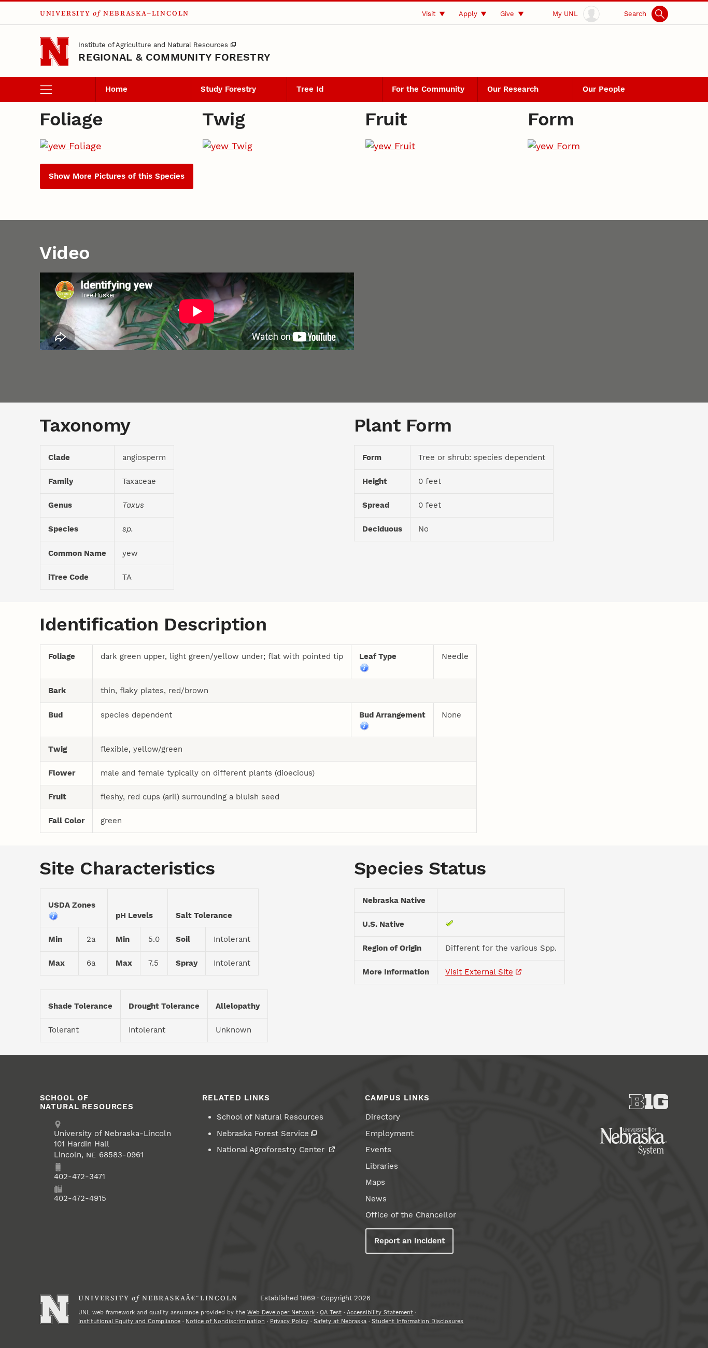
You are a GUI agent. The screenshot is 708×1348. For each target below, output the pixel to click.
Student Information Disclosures (417, 1321)
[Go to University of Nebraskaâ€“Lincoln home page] (54, 1309)
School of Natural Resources (270, 1117)
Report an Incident (409, 1240)
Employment (389, 1133)
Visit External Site (479, 972)
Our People (604, 89)
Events (378, 1149)
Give (507, 13)
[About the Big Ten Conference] (649, 1102)
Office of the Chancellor (410, 1215)
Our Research (513, 89)
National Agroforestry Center (272, 1149)
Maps (375, 1182)
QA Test (331, 1312)
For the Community (428, 89)
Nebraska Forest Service (263, 1133)
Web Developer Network (281, 1312)
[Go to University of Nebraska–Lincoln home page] (54, 52)
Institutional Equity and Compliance (129, 1321)
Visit (428, 13)
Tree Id (309, 89)
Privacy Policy (289, 1321)
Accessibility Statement (380, 1312)
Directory (382, 1117)
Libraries (381, 1166)
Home (116, 89)
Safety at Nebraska (340, 1321)
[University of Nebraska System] (633, 1141)
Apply (468, 13)
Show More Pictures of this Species (117, 176)
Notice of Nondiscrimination (225, 1321)
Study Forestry (228, 89)
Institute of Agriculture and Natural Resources (153, 44)
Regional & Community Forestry (174, 57)
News (376, 1198)
